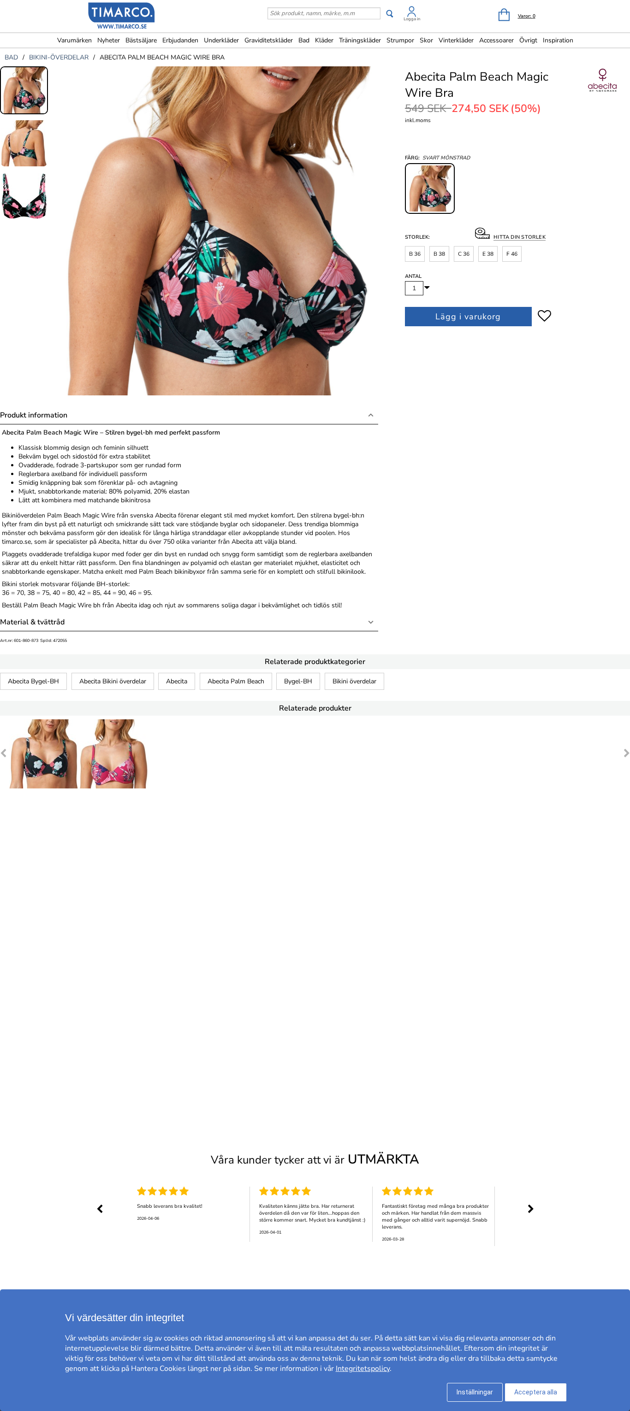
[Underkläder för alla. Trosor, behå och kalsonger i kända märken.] (121, 17)
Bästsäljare (141, 40)
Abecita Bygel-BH (33, 681)
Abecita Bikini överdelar (112, 681)
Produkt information (33, 415)
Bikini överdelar (354, 681)
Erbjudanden (180, 40)
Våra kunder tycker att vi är (315, 1159)
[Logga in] (411, 13)
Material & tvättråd (32, 622)
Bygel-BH (298, 681)
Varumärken (74, 40)
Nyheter (108, 40)
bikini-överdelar (59, 57)
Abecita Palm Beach (236, 681)
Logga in (412, 19)
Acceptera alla (535, 1392)
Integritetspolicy (363, 1369)
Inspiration (558, 40)
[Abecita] (602, 90)
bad (11, 57)
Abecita (176, 681)
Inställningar (475, 1392)
